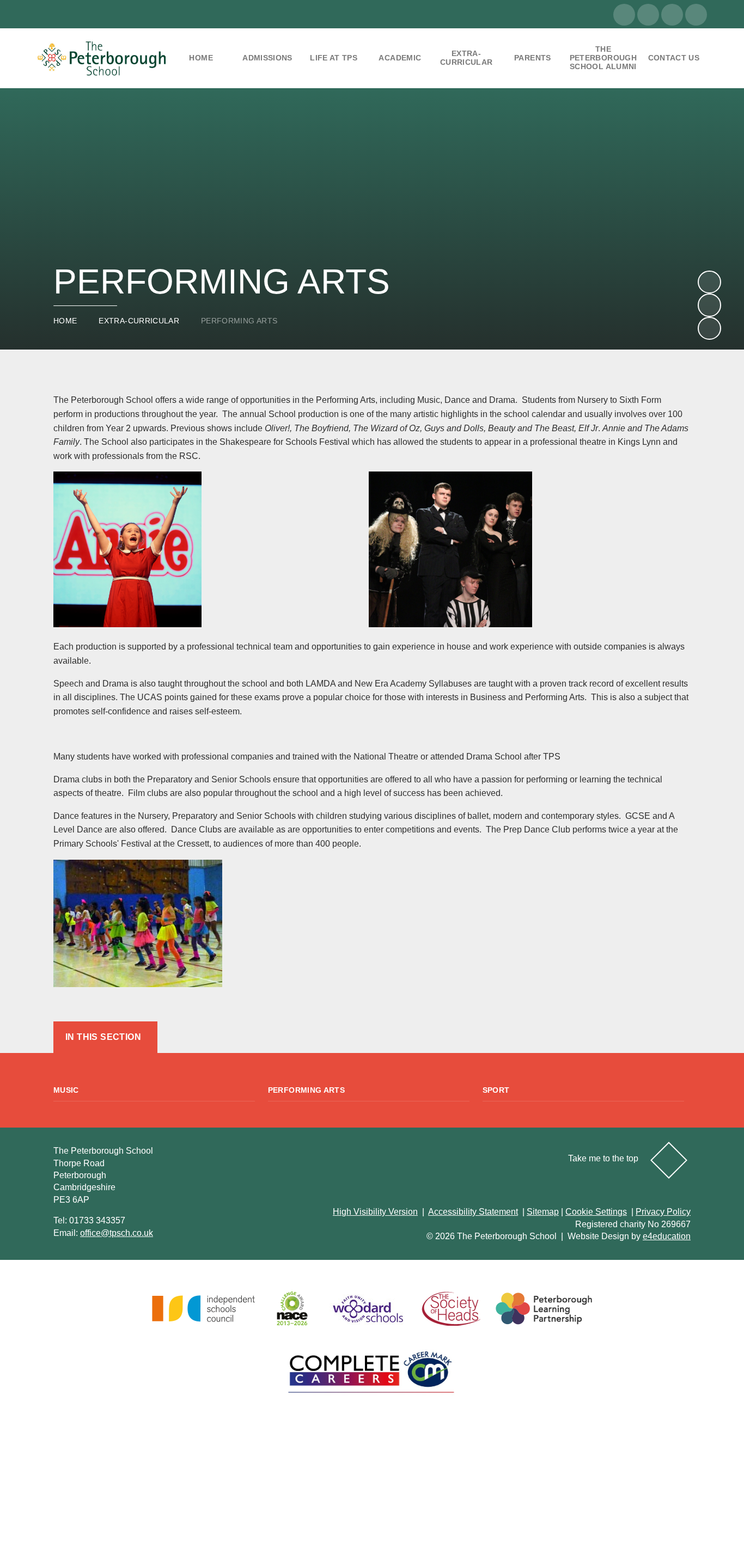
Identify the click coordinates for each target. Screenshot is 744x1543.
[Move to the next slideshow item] (709, 282)
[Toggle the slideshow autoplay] (709, 328)
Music (66, 1090)
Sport (496, 1090)
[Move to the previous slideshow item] (709, 304)
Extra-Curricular (139, 320)
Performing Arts (239, 320)
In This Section (103, 1037)
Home (65, 320)
